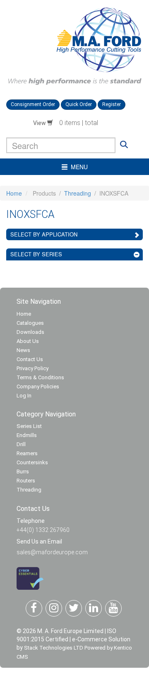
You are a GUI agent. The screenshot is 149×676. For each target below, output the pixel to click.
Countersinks (32, 462)
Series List (29, 426)
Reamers (27, 453)
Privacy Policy (32, 368)
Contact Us (30, 359)
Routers (26, 480)
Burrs (23, 471)
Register (111, 104)
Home (14, 193)
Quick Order (78, 104)
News (23, 350)
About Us (28, 341)
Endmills (27, 435)
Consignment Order (33, 104)
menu (77, 167)
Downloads (30, 332)
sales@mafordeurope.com (52, 552)
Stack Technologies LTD (53, 648)
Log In (24, 395)
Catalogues (30, 323)
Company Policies (38, 386)
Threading (77, 193)
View (40, 123)
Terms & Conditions (40, 377)
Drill (21, 444)
